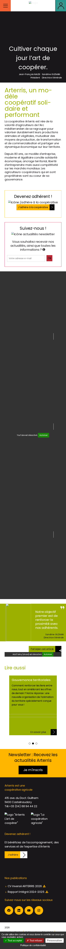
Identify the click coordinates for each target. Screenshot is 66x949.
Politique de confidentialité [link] (33, 945)
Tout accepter (14, 940)
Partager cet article (42, 649)
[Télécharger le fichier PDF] (44, 886)
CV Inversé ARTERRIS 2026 (25, 886)
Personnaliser (54, 940)
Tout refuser (35, 940)
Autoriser (43, 435)
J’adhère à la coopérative (33, 207)
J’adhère (13, 855)
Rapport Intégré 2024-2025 (26, 892)
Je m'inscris (33, 770)
